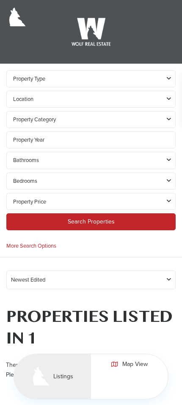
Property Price (29, 202)
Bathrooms (26, 160)
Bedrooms (25, 181)
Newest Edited (28, 280)
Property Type (29, 79)
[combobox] (91, 99)
